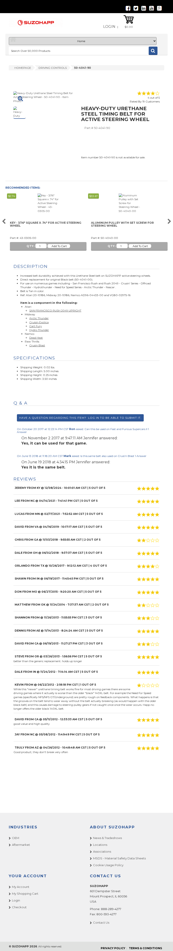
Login (109, 26)
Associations (102, 851)
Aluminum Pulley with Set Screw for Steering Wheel (122, 224)
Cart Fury (35, 326)
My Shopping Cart (25, 893)
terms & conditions (145, 948)
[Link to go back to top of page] (163, 941)
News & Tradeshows (107, 838)
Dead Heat (36, 337)
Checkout (19, 907)
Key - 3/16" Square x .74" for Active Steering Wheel (45, 224)
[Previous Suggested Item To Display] (4, 221)
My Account (20, 887)
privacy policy (113, 948)
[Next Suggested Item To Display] (169, 221)
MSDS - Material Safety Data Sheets (119, 858)
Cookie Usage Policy (108, 865)
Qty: (30, 246)
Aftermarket (21, 844)
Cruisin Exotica (39, 322)
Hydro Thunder (39, 330)
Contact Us (101, 922)
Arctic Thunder (39, 318)
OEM (15, 838)
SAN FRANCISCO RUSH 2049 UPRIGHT (55, 310)
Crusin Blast (37, 345)
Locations (100, 844)
